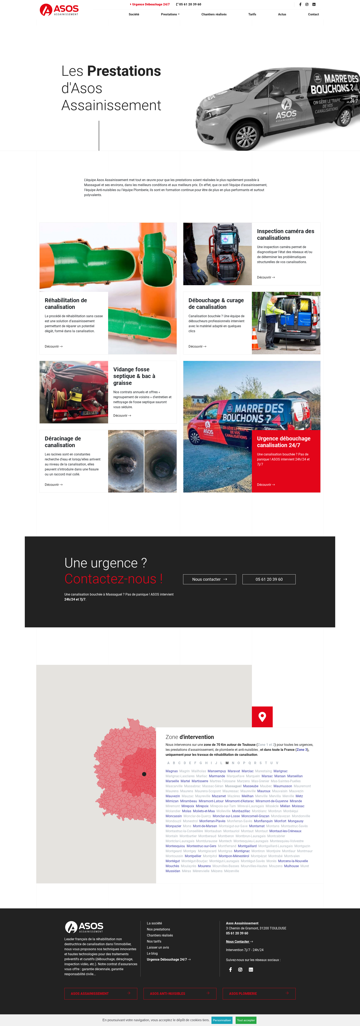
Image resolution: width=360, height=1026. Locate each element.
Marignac (281, 771)
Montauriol (231, 831)
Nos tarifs (154, 941)
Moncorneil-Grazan (255, 816)
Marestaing (263, 771)
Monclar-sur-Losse (226, 816)
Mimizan (172, 801)
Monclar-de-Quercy (197, 816)
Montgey (189, 851)
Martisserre (200, 781)
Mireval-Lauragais (251, 806)
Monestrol (190, 821)
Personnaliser (222, 1020)
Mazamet (219, 796)
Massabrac (192, 786)
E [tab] (190, 763)
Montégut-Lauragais (224, 861)
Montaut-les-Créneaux (285, 831)
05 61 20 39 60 (189, 4)
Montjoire (273, 851)
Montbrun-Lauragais (251, 836)
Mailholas (198, 771)
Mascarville (174, 786)
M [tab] (227, 763)
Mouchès (172, 866)
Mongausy (296, 821)
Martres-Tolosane (222, 781)
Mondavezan (280, 816)
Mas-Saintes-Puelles (286, 781)
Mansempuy (217, 771)
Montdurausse (206, 841)
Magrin (184, 771)
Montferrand (227, 846)
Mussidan (173, 871)
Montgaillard (247, 846)
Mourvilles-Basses (225, 866)
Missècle (272, 806)
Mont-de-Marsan (205, 826)
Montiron (258, 851)
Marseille (172, 781)
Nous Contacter (238, 942)
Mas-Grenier (260, 781)
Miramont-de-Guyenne (272, 801)
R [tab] (255, 763)
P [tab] (244, 763)
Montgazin (302, 846)
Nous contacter (207, 579)
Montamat (257, 826)
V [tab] (277, 763)
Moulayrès (188, 866)
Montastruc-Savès (294, 826)
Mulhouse (291, 866)
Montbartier (188, 836)
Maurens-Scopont (208, 791)
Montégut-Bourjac (194, 861)
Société (134, 14)
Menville (261, 796)
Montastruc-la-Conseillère (184, 831)
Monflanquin (263, 821)
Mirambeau (188, 801)
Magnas (172, 771)
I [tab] (211, 763)
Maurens (172, 791)
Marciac (248, 771)
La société (154, 923)
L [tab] (221, 763)
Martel (185, 781)
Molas (186, 811)
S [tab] (261, 763)
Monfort (280, 821)
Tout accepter (246, 1020)
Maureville (248, 791)
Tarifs (252, 14)
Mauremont (302, 786)
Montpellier (193, 856)
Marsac (267, 776)
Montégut (173, 861)
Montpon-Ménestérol (234, 856)
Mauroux (263, 791)
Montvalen (292, 856)
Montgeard (174, 851)
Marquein (253, 776)
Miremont (173, 806)
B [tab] (174, 763)
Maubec (266, 786)
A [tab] (168, 763)
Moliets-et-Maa (204, 811)
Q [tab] (250, 763)
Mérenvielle (201, 871)
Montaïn (172, 836)
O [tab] (239, 763)
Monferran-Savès (239, 821)
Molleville (223, 811)
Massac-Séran (212, 786)
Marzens (243, 781)
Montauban (213, 831)
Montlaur (288, 851)
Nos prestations (158, 929)
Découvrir (52, 346)
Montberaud (207, 836)
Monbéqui (290, 811)
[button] (144, 774)
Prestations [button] (169, 14)
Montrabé (275, 856)
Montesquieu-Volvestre (287, 841)
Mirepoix (187, 806)
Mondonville (301, 816)
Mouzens (275, 866)
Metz (299, 796)
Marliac (201, 776)
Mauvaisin (280, 791)
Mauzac (188, 796)
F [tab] (195, 763)
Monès (271, 861)
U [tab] (271, 763)
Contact (313, 14)
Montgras (225, 851)
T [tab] (266, 763)
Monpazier (173, 826)
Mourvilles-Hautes (254, 866)
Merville (288, 796)
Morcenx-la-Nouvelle (293, 861)
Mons (187, 826)
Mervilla (275, 796)
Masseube (250, 786)
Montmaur (304, 851)
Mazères (234, 796)
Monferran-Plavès (212, 821)
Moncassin (174, 816)
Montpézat (259, 856)
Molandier (173, 811)
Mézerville (231, 871)
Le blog (152, 953)
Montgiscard (207, 851)
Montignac (242, 851)
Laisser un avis (158, 947)
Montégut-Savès (253, 861)
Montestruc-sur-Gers (201, 846)
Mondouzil (173, 821)
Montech (225, 841)
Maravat (234, 771)
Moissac (298, 806)
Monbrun (275, 811)
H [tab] (206, 763)
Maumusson (283, 786)
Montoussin (174, 856)
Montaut (247, 831)
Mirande (296, 801)
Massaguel (233, 786)
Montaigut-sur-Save (233, 826)
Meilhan (248, 796)
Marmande (217, 776)
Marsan (280, 776)
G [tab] (201, 763)
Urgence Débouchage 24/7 (150, 4)
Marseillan (295, 776)
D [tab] (185, 763)
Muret (304, 866)
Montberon (226, 836)
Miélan (285, 806)
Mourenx (204, 866)
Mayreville (202, 796)
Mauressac (230, 791)
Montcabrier (276, 836)
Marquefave (235, 776)
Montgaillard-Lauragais (275, 846)
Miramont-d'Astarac (239, 801)
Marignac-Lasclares (180, 776)
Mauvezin (296, 791)
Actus (282, 14)
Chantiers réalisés (214, 14)
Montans (272, 826)
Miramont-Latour (211, 801)
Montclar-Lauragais (180, 841)
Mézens (216, 871)
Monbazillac (241, 811)
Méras (186, 871)
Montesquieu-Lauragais (251, 841)
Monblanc (259, 811)
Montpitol (210, 856)
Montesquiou (175, 846)
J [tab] (216, 763)
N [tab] (233, 763)
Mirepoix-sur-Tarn (223, 806)
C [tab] (179, 763)
